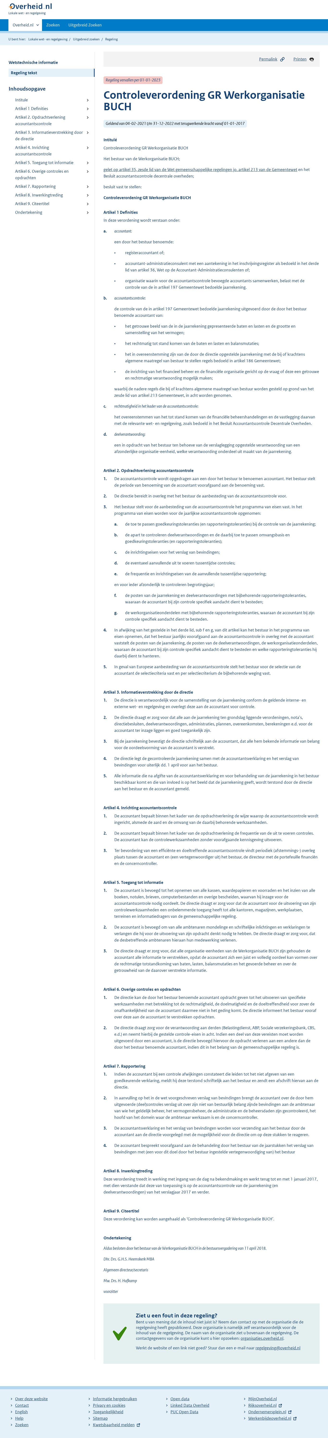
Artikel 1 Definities (31, 108)
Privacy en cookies (109, 1405)
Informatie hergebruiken (115, 1398)
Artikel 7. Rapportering (35, 186)
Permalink (268, 59)
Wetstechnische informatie (33, 62)
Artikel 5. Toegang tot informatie (44, 162)
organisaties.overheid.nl (262, 1338)
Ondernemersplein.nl (267, 1411)
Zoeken (53, 25)
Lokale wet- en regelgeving (47, 39)
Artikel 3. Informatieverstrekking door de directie (49, 135)
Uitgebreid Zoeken (85, 25)
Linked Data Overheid (189, 1405)
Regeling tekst (24, 72)
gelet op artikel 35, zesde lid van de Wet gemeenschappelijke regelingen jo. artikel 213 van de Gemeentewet (200, 169)
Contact (22, 1405)
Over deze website (31, 1398)
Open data (179, 1398)
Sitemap (100, 1418)
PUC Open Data (184, 1411)
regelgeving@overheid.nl (277, 1348)
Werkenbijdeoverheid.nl (269, 1418)
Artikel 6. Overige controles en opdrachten (42, 174)
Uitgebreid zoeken (86, 39)
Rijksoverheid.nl (262, 1405)
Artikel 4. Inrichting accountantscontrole (33, 151)
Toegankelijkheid (108, 1411)
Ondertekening (28, 212)
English (21, 1411)
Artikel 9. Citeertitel (32, 203)
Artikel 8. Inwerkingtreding (39, 195)
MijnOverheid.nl (262, 1398)
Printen (300, 59)
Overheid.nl (23, 26)
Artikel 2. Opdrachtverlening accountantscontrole (40, 120)
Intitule (21, 100)
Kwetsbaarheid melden (114, 1424)
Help (19, 1418)
